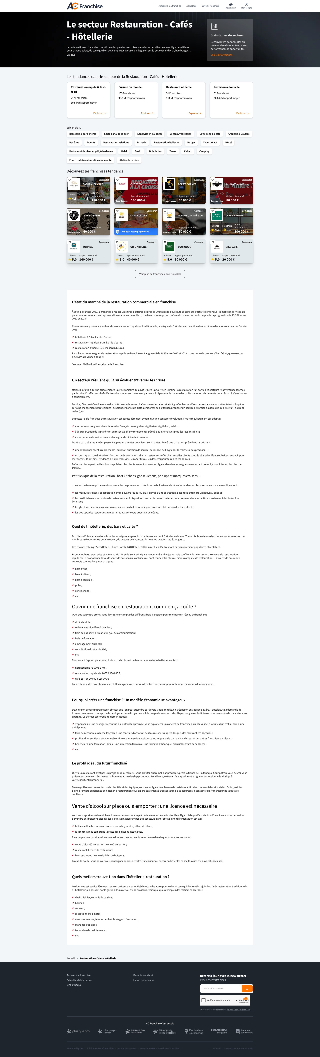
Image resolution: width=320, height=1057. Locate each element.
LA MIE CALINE (138, 215)
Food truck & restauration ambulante (90, 160)
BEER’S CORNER (187, 184)
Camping (204, 151)
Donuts (91, 142)
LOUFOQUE (184, 247)
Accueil (71, 958)
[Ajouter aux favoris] (69, 179)
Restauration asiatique (116, 142)
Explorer (98, 113)
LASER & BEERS (91, 215)
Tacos (173, 151)
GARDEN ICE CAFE (93, 184)
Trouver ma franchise (78, 975)
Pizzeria (141, 142)
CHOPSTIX (136, 184)
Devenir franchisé (143, 975)
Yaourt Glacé (210, 142)
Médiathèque (74, 985)
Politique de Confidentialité (238, 1009)
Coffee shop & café (210, 134)
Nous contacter (147, 1048)
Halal (124, 151)
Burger (191, 142)
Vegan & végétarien (181, 134)
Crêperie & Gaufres (239, 134)
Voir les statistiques (221, 55)
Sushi (138, 151)
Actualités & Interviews (79, 980)
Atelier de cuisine (129, 160)
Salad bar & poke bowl (116, 134)
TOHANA (88, 247)
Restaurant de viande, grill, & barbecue (91, 151)
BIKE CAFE (232, 247)
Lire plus (71, 55)
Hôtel (228, 142)
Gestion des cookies (126, 1048)
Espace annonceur (143, 980)
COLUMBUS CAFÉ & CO (190, 215)
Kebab (187, 151)
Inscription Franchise (168, 1048)
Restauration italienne (166, 142)
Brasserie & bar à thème (82, 134)
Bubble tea (155, 151)
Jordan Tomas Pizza (237, 184)
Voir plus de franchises (160, 274)
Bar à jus (74, 142)
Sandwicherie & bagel (149, 134)
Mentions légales (75, 1048)
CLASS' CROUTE (235, 215)
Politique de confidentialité (100, 1048)
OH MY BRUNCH (139, 247)
